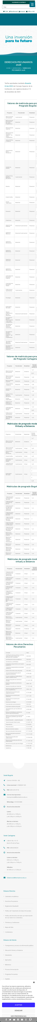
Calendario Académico (19, 2)
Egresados (8, 960)
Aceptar (18, 1005)
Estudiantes (8, 955)
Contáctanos (9, 932)
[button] (34, 982)
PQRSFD (7, 979)
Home (8, 68)
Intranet (22, 11)
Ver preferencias (18, 1016)
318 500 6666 (14, 802)
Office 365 (31, 11)
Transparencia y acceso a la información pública (19, 945)
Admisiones (16, 68)
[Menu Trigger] (32, 4)
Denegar (18, 1010)
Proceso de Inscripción (11, 969)
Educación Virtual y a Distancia (14, 950)
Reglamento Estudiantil (11, 906)
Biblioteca (8, 965)
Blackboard (14, 11)
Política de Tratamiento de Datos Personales (18, 911)
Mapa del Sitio (9, 927)
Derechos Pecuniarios (11, 901)
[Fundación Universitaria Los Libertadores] (18, 19)
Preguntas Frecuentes (11, 974)
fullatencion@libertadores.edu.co (16, 878)
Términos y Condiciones (12, 922)
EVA (6, 11)
